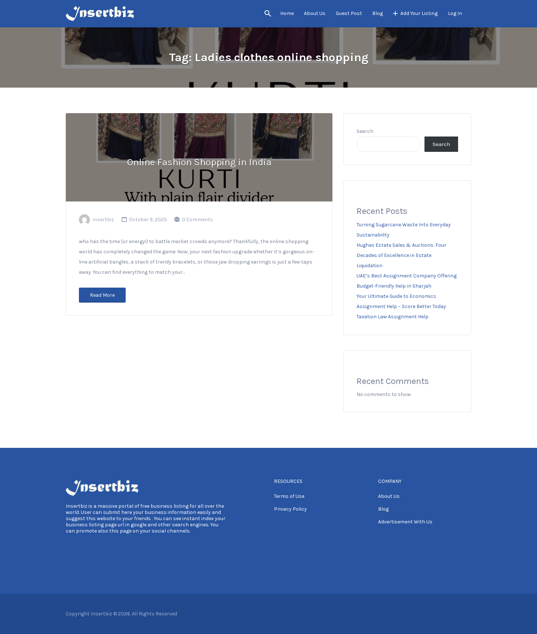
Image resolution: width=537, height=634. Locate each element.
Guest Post (349, 13)
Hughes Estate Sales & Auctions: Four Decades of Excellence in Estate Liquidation (401, 255)
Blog (377, 13)
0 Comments (197, 219)
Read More (102, 295)
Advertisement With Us (405, 522)
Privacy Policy (290, 509)
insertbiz (103, 219)
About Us (314, 13)
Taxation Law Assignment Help (393, 317)
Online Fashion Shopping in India (199, 162)
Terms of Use (289, 496)
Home (287, 13)
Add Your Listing (419, 13)
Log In (455, 13)
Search (365, 131)
